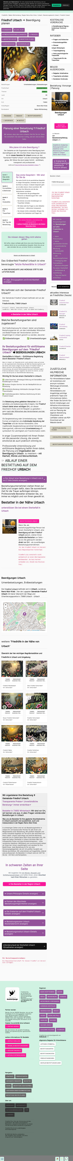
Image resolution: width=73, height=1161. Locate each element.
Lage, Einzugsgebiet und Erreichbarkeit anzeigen (22, 281)
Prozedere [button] (7, 116)
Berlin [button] (42, 996)
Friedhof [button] (19, 116)
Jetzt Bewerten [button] (63, 286)
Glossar (55, 45)
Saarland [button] (43, 1020)
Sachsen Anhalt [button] (46, 1025)
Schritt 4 (6, 211)
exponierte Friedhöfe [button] (13, 1081)
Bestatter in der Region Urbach (27, 884)
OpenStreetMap (35, 630)
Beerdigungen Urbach (30, 352)
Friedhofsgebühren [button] (47, 1058)
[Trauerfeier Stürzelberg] (54, 326)
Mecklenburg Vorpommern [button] (49, 1001)
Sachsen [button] (53, 1020)
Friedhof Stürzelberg (63, 325)
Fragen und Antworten (60, 39)
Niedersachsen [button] (45, 1011)
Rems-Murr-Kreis (42, 106)
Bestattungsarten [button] (46, 1049)
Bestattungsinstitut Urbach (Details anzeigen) (21, 933)
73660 (45, 102)
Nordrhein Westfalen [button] (47, 1006)
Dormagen (62, 328)
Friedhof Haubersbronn (34, 782)
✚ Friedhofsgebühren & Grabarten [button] (14, 34)
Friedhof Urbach (65, 15)
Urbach (40, 15)
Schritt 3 (6, 200)
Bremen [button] (56, 1011)
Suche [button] (8, 1085)
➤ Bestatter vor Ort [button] (9, 39)
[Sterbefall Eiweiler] (54, 348)
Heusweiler (62, 348)
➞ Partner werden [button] (12, 1026)
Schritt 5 (7, 222)
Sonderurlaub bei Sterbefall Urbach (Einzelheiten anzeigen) (19, 946)
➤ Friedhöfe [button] (33, 34)
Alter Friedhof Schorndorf (35, 685)
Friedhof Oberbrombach (64, 356)
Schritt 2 (7, 188)
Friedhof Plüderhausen (10, 782)
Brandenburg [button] (52, 996)
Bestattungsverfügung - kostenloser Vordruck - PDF (60, 28)
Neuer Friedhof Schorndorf (11, 718)
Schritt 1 (6, 177)
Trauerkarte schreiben (60, 76)
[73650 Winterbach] (10, 526)
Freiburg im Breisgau (62, 316)
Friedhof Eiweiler (65, 346)
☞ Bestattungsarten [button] (33, 115)
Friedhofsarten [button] (21, 1076)
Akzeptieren (56, 5)
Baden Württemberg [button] (47, 992)
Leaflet (28, 630)
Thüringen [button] (60, 1029)
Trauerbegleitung (59, 51)
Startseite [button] (9, 1076)
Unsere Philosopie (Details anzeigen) (22, 894)
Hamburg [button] (63, 996)
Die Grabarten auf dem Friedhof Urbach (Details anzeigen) (22, 912)
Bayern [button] (59, 992)
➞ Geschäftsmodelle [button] (13, 1050)
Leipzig (61, 339)
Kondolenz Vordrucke (60, 79)
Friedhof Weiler (7, 750)
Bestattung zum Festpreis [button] (22, 1085)
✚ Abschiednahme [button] (8, 44)
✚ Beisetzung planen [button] (26, 39)
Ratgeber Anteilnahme (60, 73)
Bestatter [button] (27, 1081)
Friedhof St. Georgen (63, 313)
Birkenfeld (62, 359)
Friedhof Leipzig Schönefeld (64, 336)
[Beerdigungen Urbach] (61, 101)
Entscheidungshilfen (60, 42)
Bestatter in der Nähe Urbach (25, 314)
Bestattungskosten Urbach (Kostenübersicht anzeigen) (17, 922)
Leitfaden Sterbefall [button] (47, 1044)
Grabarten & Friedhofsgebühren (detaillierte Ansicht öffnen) (61, 164)
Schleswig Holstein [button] (47, 1029)
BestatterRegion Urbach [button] (61, 125)
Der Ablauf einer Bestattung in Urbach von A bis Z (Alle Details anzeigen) (23, 479)
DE (46, 95)
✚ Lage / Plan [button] (19, 30)
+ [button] (5, 605)
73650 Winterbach (58, 182)
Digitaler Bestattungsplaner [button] (50, 1063)
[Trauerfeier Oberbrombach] (54, 357)
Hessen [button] (42, 1015)
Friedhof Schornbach (33, 718)
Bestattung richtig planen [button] (59, 429)
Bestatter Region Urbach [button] (28, 521)
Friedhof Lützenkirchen (64, 302)
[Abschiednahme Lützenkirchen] (54, 302)
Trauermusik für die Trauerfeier (59, 59)
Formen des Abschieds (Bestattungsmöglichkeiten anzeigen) (21, 902)
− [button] (5, 607)
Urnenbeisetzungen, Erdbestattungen (35, 84)
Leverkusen (62, 304)
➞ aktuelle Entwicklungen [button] (15, 1055)
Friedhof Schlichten (33, 750)
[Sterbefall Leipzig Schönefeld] (54, 337)
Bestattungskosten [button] (47, 1053)
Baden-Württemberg (15, 15)
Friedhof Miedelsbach (9, 685)
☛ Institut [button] (20, 120)
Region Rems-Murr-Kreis (29, 15)
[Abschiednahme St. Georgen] (54, 313)
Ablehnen (66, 5)
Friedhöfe (5, 15)
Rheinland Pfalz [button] (54, 1015)
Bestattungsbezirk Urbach (51, 15)
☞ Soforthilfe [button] (8, 120)
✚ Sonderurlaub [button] (23, 44)
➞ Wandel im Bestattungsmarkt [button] (17, 1045)
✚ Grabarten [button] (6, 30)
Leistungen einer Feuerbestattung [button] (18, 1090)
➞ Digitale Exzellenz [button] (13, 1041)
